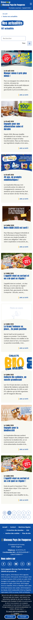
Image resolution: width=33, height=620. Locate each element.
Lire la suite (24, 95)
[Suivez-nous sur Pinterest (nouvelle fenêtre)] (28, 564)
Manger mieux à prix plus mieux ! (15, 74)
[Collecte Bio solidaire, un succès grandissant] (16, 363)
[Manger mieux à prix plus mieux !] (16, 59)
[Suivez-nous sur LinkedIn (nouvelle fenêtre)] (9, 564)
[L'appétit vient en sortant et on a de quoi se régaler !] (16, 262)
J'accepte (23, 617)
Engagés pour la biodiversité (14, 429)
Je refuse (10, 617)
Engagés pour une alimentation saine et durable (14, 126)
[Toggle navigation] (31, 4)
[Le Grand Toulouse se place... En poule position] (16, 313)
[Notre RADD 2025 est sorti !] (16, 214)
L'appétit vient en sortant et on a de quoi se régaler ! (16, 277)
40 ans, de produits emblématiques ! (14, 178)
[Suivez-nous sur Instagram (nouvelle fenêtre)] (22, 564)
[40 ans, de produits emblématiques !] (16, 163)
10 (24, 517)
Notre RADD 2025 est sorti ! (16, 227)
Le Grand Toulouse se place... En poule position (15, 327)
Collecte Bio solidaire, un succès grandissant (15, 378)
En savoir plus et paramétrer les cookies (16, 612)
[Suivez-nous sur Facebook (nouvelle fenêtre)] (3, 564)
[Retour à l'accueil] (5, 2)
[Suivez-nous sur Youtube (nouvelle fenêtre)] (16, 564)
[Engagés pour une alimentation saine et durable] (16, 110)
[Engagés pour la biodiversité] (16, 414)
